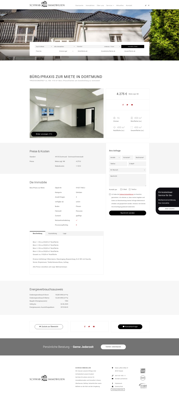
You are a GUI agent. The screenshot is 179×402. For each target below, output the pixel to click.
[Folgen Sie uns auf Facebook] (148, 5)
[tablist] (66, 233)
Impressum (118, 383)
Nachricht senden (128, 213)
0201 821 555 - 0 (120, 375)
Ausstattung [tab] (52, 233)
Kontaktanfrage (131, 327)
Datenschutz (119, 386)
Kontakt (129, 5)
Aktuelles (120, 5)
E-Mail (125, 189)
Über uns (100, 5)
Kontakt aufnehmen (121, 378)
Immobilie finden (133, 46)
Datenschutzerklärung (126, 194)
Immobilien (90, 5)
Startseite (79, 5)
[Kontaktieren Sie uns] (145, 5)
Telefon (133, 189)
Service (109, 5)
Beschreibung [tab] (37, 233)
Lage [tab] (64, 233)
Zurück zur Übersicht (49, 327)
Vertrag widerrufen (118, 389)
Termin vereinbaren (113, 347)
